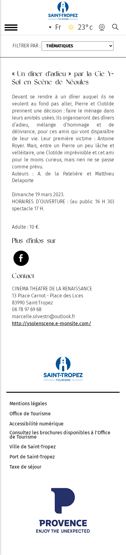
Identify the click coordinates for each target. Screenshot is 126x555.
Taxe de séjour (25, 467)
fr (58, 27)
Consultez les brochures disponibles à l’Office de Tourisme (59, 435)
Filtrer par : (26, 46)
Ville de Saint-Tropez (32, 447)
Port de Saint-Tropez (32, 457)
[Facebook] (21, 258)
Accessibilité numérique (36, 424)
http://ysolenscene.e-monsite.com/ (51, 323)
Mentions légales (28, 404)
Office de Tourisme (30, 414)
